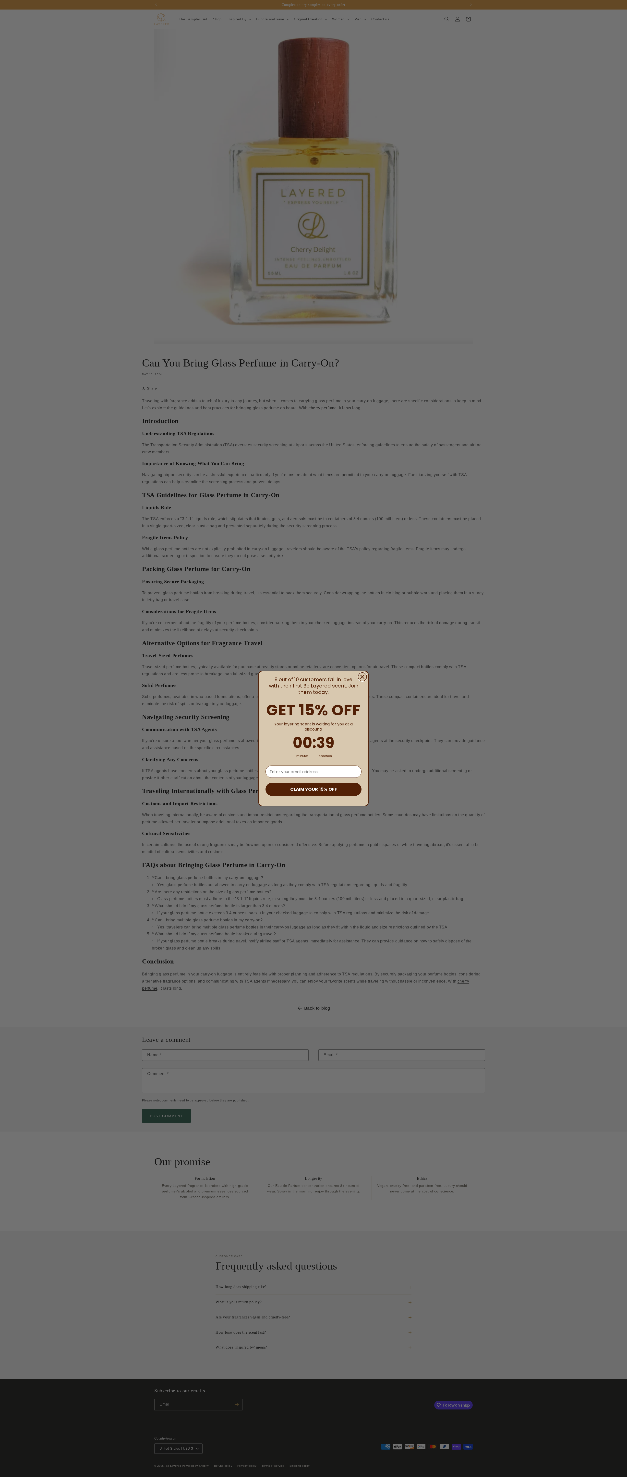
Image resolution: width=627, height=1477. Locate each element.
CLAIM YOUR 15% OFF (313, 789)
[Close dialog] (362, 677)
